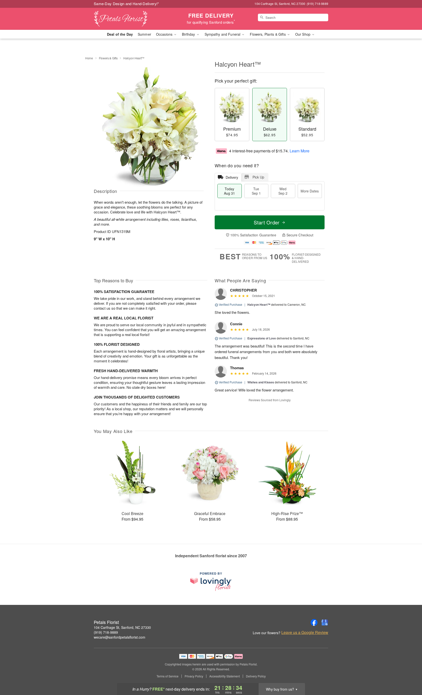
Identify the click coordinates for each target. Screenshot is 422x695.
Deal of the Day (120, 34)
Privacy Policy (194, 676)
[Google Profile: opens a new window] (324, 622)
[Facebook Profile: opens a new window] (314, 622)
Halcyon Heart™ (258, 304)
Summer (144, 34)
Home (89, 58)
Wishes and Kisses (260, 382)
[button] (409, 674)
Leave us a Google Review (304, 632)
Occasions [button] (164, 34)
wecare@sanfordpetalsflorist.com (119, 637)
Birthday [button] (189, 34)
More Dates (310, 191)
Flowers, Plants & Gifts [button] (268, 34)
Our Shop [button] (303, 34)
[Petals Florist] (129, 19)
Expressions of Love (261, 338)
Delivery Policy (256, 676)
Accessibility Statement (224, 676)
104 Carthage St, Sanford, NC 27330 (122, 627)
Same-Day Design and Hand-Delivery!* (126, 3)
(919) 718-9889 (106, 632)
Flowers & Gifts (108, 58)
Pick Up (258, 177)
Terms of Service (168, 676)
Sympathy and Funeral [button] (223, 34)
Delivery (232, 177)
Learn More (299, 151)
